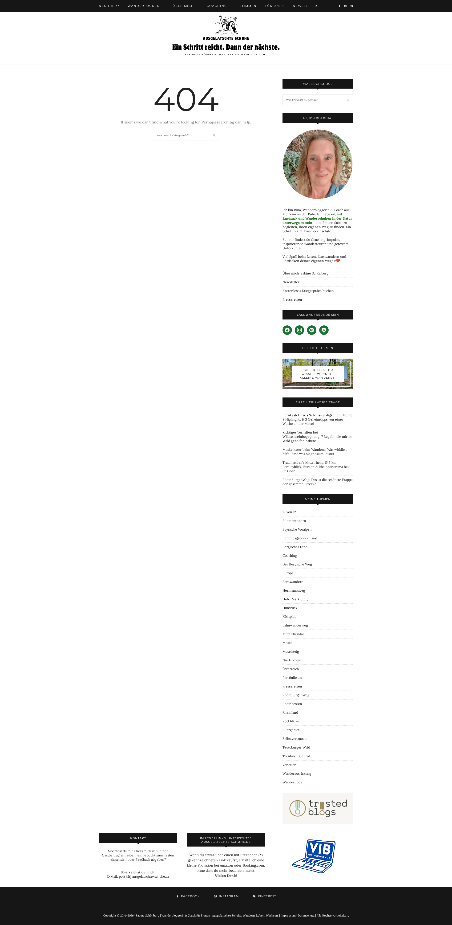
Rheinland (290, 712)
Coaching (217, 6)
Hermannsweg (293, 590)
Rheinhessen (292, 704)
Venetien (289, 765)
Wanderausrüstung (296, 773)
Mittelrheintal (293, 634)
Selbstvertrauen (294, 739)
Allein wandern (294, 521)
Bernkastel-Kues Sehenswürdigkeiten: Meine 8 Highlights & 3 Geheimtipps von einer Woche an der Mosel (317, 419)
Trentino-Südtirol (296, 756)
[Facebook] (339, 6)
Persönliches (292, 677)
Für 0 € (272, 6)
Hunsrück (289, 608)
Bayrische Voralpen (297, 529)
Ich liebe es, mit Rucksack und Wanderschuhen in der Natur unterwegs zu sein (317, 218)
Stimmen (248, 6)
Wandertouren (144, 6)
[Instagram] (345, 6)
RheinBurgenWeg (295, 695)
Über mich (183, 6)
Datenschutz (306, 915)
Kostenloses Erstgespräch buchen (308, 291)
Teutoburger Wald (296, 747)
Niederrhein (291, 660)
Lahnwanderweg (295, 625)
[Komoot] (324, 330)
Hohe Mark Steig (295, 599)
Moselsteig (290, 651)
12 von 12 (289, 512)
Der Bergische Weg (297, 564)
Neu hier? (109, 6)
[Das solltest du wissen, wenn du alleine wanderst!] (317, 374)
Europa (287, 573)
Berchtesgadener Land (299, 538)
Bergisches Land (294, 547)
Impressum (288, 915)
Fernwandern (292, 582)
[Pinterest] (351, 6)
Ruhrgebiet (290, 730)
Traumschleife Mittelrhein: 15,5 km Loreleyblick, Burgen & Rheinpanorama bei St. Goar (315, 466)
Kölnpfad (289, 616)
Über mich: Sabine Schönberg (305, 273)
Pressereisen (292, 299)
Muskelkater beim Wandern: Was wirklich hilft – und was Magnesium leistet (314, 451)
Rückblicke (290, 721)
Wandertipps (292, 782)
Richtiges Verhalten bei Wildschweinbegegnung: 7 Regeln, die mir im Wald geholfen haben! (317, 436)
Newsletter (305, 6)
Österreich (290, 669)
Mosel (287, 643)
